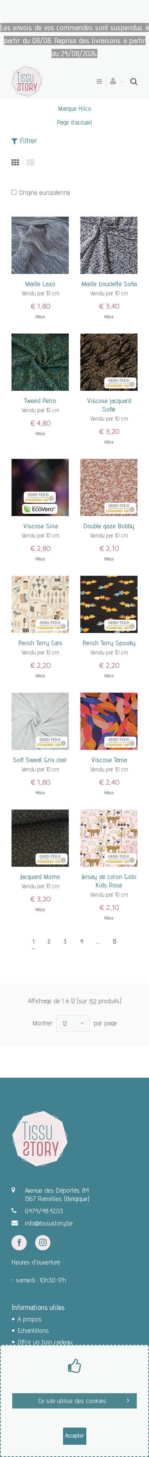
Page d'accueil (74, 122)
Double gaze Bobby (108, 526)
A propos (30, 1319)
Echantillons (33, 1330)
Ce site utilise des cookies (72, 1401)
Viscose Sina (40, 526)
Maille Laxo (40, 284)
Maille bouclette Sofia (109, 284)
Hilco (40, 316)
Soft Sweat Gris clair (40, 760)
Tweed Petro (40, 401)
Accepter (74, 1435)
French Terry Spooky (109, 643)
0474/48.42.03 (44, 1211)
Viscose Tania (109, 760)
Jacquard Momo (40, 877)
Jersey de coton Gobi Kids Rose (109, 881)
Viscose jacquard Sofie (109, 405)
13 (115, 941)
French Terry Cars (40, 643)
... (98, 941)
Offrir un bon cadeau (45, 1342)
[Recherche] (134, 81)
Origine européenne (44, 192)
